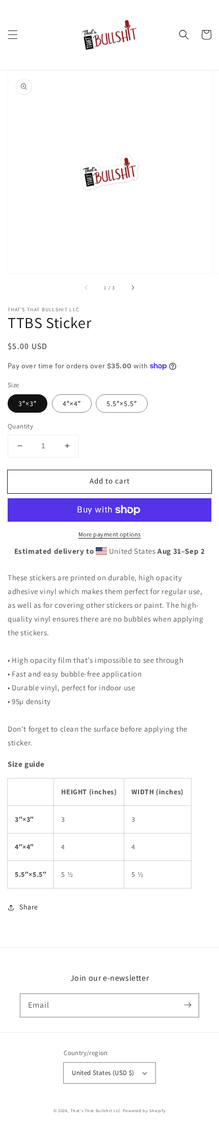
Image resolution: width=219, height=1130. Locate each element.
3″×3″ (27, 403)
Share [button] (28, 906)
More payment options (109, 534)
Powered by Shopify (144, 1110)
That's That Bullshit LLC (95, 1110)
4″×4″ (72, 403)
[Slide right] (132, 288)
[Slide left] (86, 288)
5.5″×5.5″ (121, 403)
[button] (13, 34)
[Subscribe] (187, 1005)
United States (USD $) (103, 1072)
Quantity (20, 426)
